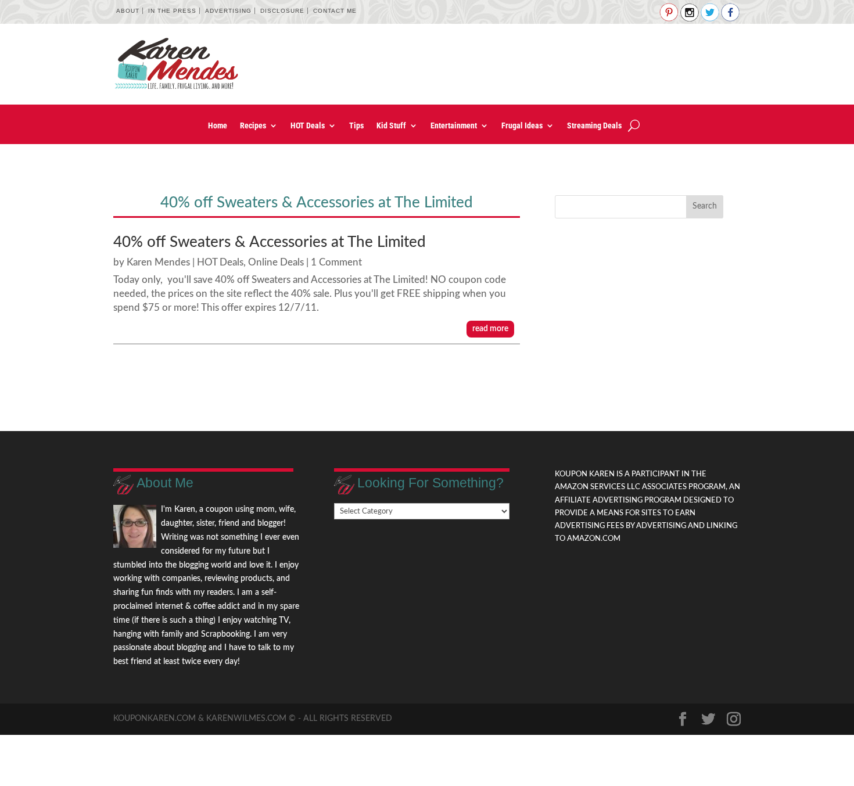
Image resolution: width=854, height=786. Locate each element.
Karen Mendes (158, 262)
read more (490, 329)
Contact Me (335, 11)
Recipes (253, 125)
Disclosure (282, 11)
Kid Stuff (391, 125)
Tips (356, 125)
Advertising (228, 11)
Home (217, 125)
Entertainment (453, 125)
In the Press (172, 11)
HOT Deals (307, 125)
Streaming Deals (594, 125)
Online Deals (276, 262)
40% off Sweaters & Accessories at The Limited (269, 242)
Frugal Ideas (522, 125)
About (127, 11)
